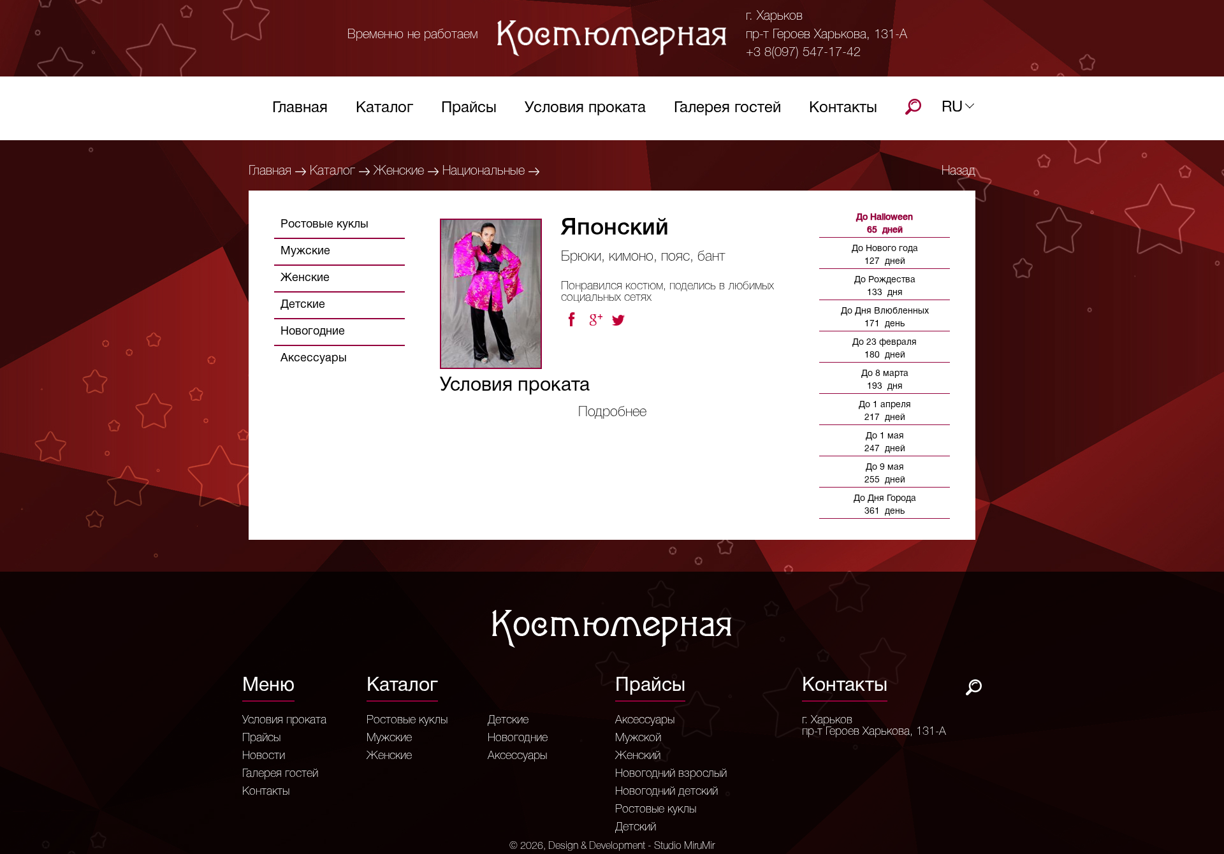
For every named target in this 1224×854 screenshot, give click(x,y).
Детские (302, 305)
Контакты (843, 108)
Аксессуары (313, 358)
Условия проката (585, 108)
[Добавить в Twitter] (619, 320)
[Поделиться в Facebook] (571, 320)
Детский (635, 827)
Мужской (638, 738)
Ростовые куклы (324, 224)
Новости (263, 756)
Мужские (305, 251)
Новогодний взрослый (671, 774)
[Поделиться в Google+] (595, 320)
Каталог (384, 108)
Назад (958, 171)
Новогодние (312, 331)
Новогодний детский (666, 791)
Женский (637, 756)
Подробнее (612, 412)
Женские (399, 171)
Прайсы (469, 108)
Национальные (483, 171)
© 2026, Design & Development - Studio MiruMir (612, 846)
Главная (300, 108)
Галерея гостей (727, 108)
